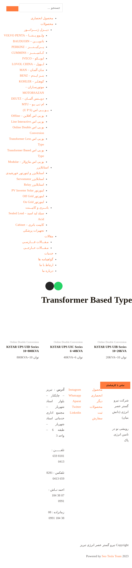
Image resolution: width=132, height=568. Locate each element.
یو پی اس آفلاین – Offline (27, 115)
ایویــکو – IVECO (33, 58)
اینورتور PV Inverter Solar (28, 190)
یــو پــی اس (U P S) (36, 110)
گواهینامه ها (45, 259)
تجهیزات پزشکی (33, 230)
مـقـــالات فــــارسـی (35, 242)
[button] (115, 385)
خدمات (48, 253)
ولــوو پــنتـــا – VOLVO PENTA (24, 35)
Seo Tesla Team (112, 556)
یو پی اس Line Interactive (27, 121)
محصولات (47, 24)
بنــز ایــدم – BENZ (32, 75)
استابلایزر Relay (34, 184)
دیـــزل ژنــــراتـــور (36, 29)
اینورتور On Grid (33, 202)
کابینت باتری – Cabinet (29, 224)
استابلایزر (43, 167)
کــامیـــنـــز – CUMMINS (28, 52)
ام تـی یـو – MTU (33, 104)
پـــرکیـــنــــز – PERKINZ (28, 47)
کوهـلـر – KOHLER (31, 81)
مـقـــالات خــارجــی (36, 247)
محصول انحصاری (42, 18)
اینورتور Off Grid (33, 196)
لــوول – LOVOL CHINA (28, 64)
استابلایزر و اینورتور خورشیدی (25, 173)
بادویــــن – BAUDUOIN (28, 41)
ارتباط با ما (46, 265)
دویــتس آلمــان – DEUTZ (27, 98)
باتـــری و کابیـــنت (37, 207)
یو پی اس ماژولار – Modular (26, 161)
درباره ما (47, 270)
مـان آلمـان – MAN (32, 70)
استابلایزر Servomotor (30, 179)
